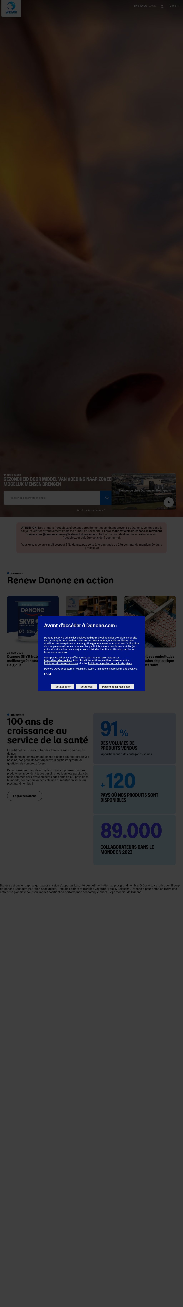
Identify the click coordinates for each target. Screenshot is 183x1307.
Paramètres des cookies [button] (58, 660)
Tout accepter (63, 686)
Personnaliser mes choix (116, 686)
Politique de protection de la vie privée (110, 663)
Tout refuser (86, 686)
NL (49, 673)
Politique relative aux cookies (61, 663)
